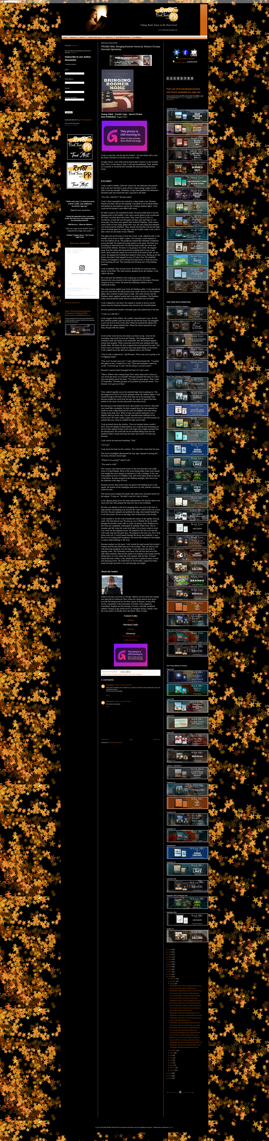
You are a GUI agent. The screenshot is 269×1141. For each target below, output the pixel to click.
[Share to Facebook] (127, 672)
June (171, 1058)
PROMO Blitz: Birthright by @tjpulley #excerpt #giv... (184, 1047)
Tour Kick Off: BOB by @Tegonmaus (180, 1020)
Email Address (69, 79)
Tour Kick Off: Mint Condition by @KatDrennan (183, 988)
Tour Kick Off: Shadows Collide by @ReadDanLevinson (185, 1005)
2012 (170, 1078)
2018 (170, 969)
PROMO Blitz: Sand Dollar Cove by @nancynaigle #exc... (186, 1018)
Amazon (130, 629)
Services (82, 37)
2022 (170, 959)
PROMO (125, 674)
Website (131, 620)
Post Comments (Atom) (115, 742)
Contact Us (109, 37)
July (171, 1055)
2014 (170, 1073)
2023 (170, 957)
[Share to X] (125, 672)
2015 (170, 976)
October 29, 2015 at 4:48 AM (122, 701)
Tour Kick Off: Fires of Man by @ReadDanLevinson (184, 1035)
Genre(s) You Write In (71, 97)
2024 (170, 954)
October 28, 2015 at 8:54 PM (123, 685)
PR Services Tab (182, 97)
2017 (170, 971)
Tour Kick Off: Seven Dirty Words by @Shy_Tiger (183, 1030)
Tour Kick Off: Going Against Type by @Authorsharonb (185, 1032)
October (172, 983)
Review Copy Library (95, 37)
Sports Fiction (131, 674)
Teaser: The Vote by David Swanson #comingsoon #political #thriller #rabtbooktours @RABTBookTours (78, 313)
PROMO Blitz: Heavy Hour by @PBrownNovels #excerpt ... (186, 1015)
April (171, 1063)
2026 (170, 949)
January (172, 1070)
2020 (170, 964)
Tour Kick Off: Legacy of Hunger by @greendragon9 (184, 993)
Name (67, 69)
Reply (107, 695)
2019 (170, 967)
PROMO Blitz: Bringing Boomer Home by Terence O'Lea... (186, 990)
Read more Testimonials (80, 243)
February (172, 1067)
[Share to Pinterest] (129, 672)
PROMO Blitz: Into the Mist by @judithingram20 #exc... (185, 1013)
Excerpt (108, 674)
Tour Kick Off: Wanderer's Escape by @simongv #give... (185, 995)
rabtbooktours (84, 295)
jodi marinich (110, 701)
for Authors (73, 52)
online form (74, 45)
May (171, 1060)
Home (65, 37)
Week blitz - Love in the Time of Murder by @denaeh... (185, 1037)
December (173, 979)
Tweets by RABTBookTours (72, 303)
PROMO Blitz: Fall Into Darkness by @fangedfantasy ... (185, 1027)
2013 (170, 1076)
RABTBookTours (72, 295)
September (173, 1050)
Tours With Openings (123, 37)
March (172, 1065)
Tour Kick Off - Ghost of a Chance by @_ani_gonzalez (185, 1025)
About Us (73, 37)
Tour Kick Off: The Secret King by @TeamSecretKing (184, 1040)
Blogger (171, 1127)
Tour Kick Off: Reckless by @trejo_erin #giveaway (184, 998)
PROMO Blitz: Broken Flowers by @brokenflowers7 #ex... (186, 986)
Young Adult (139, 674)
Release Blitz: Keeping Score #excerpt (181, 1010)
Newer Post (105, 739)
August (172, 1053)
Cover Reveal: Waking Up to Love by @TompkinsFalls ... (186, 1003)
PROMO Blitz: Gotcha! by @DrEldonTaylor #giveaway (185, 1022)
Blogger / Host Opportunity (84, 120)
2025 (170, 952)
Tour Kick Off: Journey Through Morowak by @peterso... (185, 1008)
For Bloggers (137, 37)
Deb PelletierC (110, 685)
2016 (170, 974)
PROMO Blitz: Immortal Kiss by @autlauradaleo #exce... (185, 1045)
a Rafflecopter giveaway (130, 640)
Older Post (157, 739)
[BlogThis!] (123, 672)
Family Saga (114, 674)
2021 (170, 962)
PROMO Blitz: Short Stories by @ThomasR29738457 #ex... (186, 1042)
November (173, 981)
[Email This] (121, 672)
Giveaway (120, 674)
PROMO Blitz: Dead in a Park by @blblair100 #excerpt (185, 1000)
